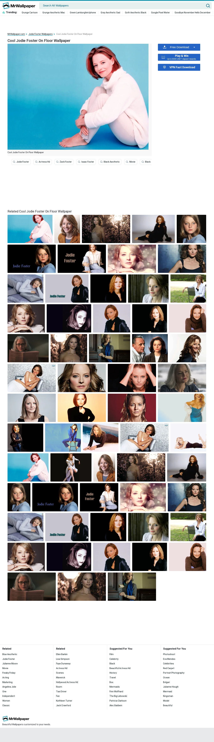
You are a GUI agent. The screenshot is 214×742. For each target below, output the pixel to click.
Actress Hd (44, 162)
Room (59, 687)
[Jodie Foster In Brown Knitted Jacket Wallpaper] (187, 318)
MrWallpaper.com (16, 34)
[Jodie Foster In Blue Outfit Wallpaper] (63, 437)
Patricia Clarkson (118, 700)
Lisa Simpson (63, 659)
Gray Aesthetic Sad (110, 12)
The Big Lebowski (118, 696)
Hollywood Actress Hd (67, 682)
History (113, 673)
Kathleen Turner (64, 700)
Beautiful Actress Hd (120, 668)
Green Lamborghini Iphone (83, 12)
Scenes (60, 673)
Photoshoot (169, 654)
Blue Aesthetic (9, 654)
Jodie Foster (22, 162)
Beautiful (167, 705)
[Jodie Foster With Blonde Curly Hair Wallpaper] (182, 259)
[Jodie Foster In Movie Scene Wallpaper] (182, 378)
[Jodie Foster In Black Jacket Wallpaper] (67, 288)
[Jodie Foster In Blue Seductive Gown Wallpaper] (182, 408)
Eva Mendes (169, 659)
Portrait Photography (173, 673)
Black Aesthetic (112, 162)
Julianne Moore (10, 663)
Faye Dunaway (63, 663)
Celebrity (114, 659)
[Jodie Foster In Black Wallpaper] (108, 288)
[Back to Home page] (20, 5)
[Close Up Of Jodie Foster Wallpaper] (132, 408)
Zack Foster (66, 162)
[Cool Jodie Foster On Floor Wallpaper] (28, 467)
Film (112, 654)
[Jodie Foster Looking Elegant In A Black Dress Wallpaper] (188, 437)
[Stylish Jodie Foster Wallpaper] (26, 318)
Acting (5, 677)
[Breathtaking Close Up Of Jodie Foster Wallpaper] (132, 259)
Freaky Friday (8, 673)
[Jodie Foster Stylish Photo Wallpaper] (149, 318)
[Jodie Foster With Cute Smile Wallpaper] (153, 229)
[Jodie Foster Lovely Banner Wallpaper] (82, 259)
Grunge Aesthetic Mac (53, 12)
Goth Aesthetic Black (135, 12)
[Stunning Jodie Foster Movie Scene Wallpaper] (109, 348)
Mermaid (167, 691)
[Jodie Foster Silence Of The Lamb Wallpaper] (150, 348)
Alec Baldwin (116, 705)
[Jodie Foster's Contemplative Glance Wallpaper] (148, 288)
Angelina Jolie (9, 687)
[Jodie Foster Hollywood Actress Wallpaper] (67, 229)
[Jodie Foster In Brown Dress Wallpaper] (100, 437)
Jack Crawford (63, 705)
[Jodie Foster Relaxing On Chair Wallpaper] (188, 288)
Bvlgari (166, 682)
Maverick (60, 677)
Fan (58, 696)
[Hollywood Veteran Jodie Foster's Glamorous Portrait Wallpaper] (70, 467)
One (4, 691)
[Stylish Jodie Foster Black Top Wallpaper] (82, 408)
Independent (8, 696)
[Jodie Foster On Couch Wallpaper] (25, 288)
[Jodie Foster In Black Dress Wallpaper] (32, 408)
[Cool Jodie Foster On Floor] (30, 229)
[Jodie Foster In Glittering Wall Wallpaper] (32, 378)
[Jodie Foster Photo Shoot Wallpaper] (69, 318)
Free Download (179, 47)
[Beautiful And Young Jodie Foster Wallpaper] (191, 229)
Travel (113, 677)
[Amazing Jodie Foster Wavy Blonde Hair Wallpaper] (188, 348)
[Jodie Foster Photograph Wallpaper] (132, 378)
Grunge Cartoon (30, 12)
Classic (6, 705)
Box (111, 682)
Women (6, 700)
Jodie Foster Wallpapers (41, 34)
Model (166, 700)
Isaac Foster (87, 162)
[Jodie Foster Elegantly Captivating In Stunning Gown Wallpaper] (106, 229)
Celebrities (168, 663)
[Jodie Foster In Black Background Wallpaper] (32, 259)
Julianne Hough (170, 687)
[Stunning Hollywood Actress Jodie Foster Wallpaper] (69, 348)
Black (148, 162)
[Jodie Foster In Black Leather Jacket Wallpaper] (111, 318)
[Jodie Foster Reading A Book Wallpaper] (28, 348)
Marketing (7, 682)
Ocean (166, 677)
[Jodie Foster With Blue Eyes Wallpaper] (82, 378)
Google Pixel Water (160, 12)
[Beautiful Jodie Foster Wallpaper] (144, 437)
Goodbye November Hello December (193, 12)
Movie (132, 162)
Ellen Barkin (62, 654)
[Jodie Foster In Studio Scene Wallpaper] (25, 437)
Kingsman (168, 696)
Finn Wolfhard (116, 691)
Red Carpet (168, 668)
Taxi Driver (61, 691)
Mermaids (115, 687)
